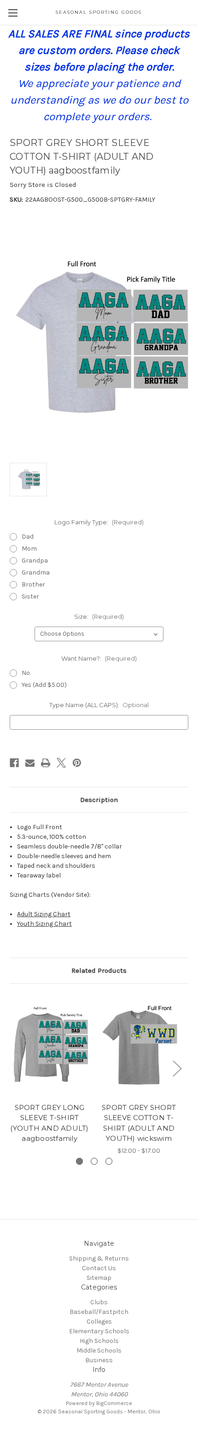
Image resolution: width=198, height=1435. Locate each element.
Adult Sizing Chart (43, 914)
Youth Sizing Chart (44, 924)
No (26, 673)
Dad (28, 536)
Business (99, 1360)
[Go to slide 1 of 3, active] (79, 1161)
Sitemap (99, 1278)
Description (99, 800)
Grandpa (35, 560)
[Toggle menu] (12, 12)
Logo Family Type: (99, 522)
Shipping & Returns (99, 1258)
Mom (29, 548)
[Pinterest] (77, 762)
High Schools (99, 1341)
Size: (99, 616)
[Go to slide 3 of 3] (108, 1161)
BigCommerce (114, 1403)
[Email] (30, 762)
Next (177, 1068)
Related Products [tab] (99, 970)
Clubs (99, 1302)
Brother (33, 584)
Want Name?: (99, 658)
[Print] (45, 762)
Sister (30, 596)
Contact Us (99, 1268)
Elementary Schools (99, 1331)
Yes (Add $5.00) (44, 685)
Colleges (99, 1321)
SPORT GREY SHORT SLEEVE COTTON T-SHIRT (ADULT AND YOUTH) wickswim (139, 1123)
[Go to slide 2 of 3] (94, 1161)
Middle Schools (99, 1350)
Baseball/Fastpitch (99, 1312)
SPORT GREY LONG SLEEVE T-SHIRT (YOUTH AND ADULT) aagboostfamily (49, 1123)
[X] (61, 762)
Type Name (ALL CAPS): (99, 705)
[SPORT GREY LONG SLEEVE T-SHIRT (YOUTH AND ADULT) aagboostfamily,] (49, 1045)
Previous (12, 1068)
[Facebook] (14, 762)
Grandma (36, 572)
